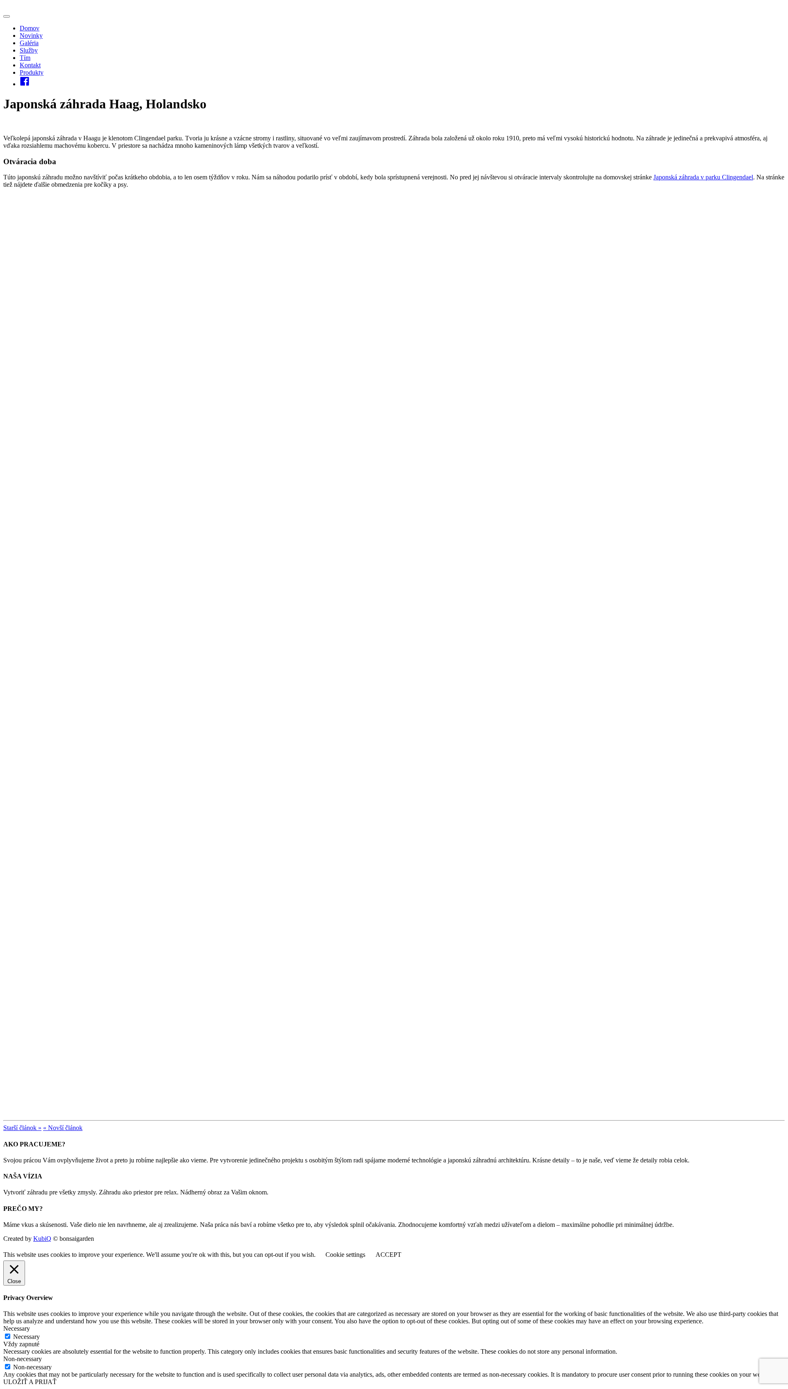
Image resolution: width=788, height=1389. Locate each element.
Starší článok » (22, 1127)
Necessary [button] (16, 1328)
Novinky (31, 35)
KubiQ (42, 1238)
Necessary (26, 1336)
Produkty (32, 72)
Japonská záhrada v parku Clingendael (703, 177)
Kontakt (30, 65)
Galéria (29, 42)
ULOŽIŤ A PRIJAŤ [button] (30, 1381)
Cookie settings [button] (345, 1254)
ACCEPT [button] (388, 1254)
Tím (25, 57)
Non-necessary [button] (22, 1358)
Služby (29, 50)
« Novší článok (62, 1127)
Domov (29, 28)
